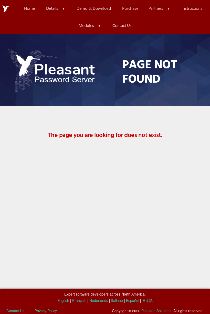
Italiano (117, 300)
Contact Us (122, 25)
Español (132, 300)
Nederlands (98, 300)
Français (79, 300)
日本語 (147, 300)
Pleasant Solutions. (156, 310)
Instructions (192, 8)
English (63, 300)
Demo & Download (94, 8)
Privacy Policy (46, 310)
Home (29, 8)
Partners (156, 8)
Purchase (130, 8)
